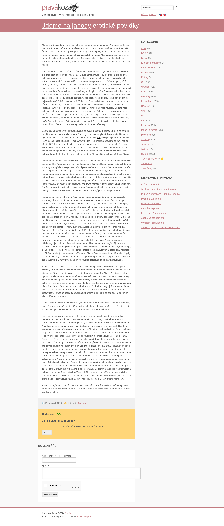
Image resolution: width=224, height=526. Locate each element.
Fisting (144, 77)
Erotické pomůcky (150, 63)
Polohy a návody (149, 130)
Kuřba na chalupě (150, 184)
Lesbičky (145, 96)
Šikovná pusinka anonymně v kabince (160, 227)
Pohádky (145, 125)
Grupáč (145, 87)
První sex (146, 134)
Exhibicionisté (148, 67)
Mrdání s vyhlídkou (151, 198)
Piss (143, 120)
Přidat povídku (148, 14)
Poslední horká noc (151, 203)
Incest (144, 91)
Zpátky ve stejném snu (152, 218)
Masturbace (147, 101)
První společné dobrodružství (156, 213)
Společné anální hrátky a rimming (158, 189)
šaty (99, 137)
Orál (143, 111)
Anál (143, 48)
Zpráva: (45, 465)
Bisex (144, 58)
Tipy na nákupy (149, 158)
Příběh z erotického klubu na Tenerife (160, 194)
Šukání (144, 154)
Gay (143, 82)
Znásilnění (146, 163)
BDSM (144, 53)
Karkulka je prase (150, 208)
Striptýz (145, 149)
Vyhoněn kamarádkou (152, 222)
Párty (144, 115)
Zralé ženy (146, 168)
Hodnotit (46, 432)
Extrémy (145, 72)
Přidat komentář (50, 494)
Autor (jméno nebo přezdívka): (56, 456)
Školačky (145, 139)
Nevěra (145, 106)
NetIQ (68, 513)
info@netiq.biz (84, 516)
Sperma (82, 403)
